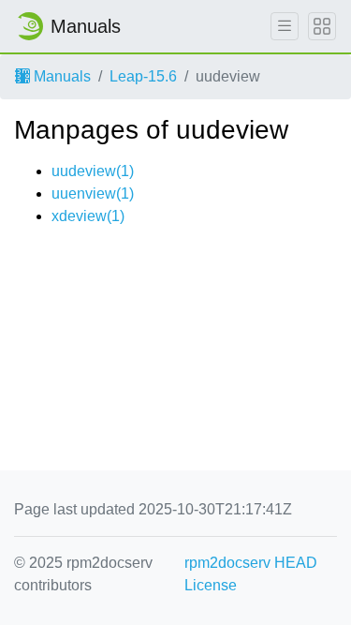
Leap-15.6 (143, 76)
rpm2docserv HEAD (250, 563)
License (210, 585)
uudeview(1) (92, 171)
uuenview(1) (92, 193)
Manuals (60, 76)
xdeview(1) (87, 216)
